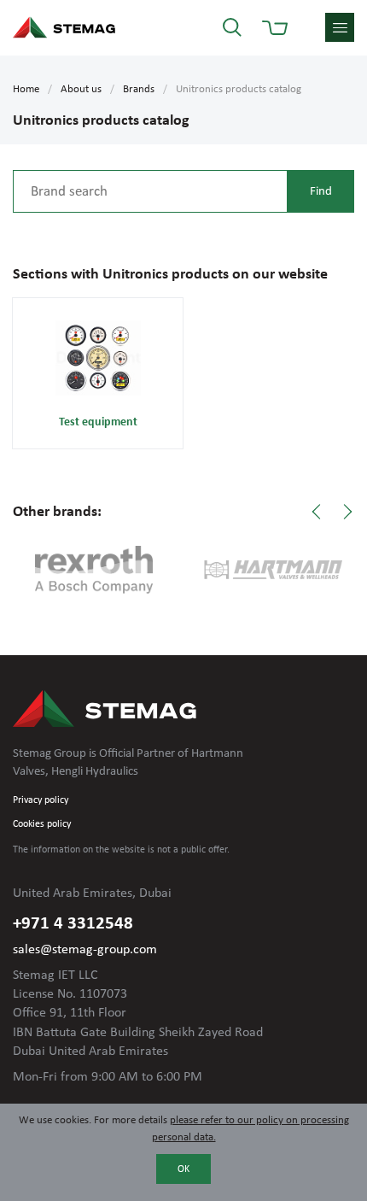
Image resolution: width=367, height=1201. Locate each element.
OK (183, 1169)
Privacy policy (40, 800)
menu (339, 27)
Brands (138, 89)
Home (26, 89)
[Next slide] (347, 512)
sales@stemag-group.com (85, 950)
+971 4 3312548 (73, 924)
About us (81, 89)
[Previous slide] (317, 512)
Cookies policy (42, 824)
